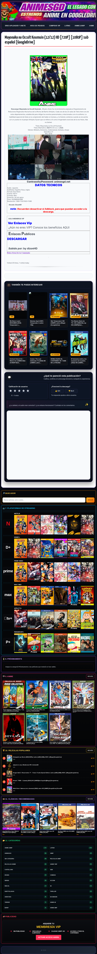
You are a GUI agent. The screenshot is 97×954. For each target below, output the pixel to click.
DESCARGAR (17, 239)
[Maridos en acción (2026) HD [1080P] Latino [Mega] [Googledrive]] (47, 595)
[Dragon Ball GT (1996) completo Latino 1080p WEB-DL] (47, 572)
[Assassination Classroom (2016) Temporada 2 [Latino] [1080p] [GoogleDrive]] (34, 595)
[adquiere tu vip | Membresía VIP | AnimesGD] (74, 524)
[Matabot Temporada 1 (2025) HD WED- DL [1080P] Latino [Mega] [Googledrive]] (60, 619)
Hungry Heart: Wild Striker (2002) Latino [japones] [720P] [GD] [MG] (35, 710)
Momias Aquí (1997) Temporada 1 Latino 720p (36, 323)
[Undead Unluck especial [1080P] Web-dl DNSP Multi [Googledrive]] (60, 548)
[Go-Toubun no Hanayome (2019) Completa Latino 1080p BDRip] (47, 524)
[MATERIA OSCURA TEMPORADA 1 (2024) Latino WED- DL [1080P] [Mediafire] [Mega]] (34, 619)
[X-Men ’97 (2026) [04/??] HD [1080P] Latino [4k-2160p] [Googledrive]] (47, 548)
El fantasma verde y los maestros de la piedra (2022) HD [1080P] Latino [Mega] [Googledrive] (79, 361)
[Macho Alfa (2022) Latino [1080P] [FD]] (87, 643)
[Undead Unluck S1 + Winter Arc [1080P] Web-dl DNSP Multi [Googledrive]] (74, 548)
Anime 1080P (80, 26)
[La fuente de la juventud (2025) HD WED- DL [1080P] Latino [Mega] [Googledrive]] (47, 619)
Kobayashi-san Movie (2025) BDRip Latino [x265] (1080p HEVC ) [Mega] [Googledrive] (37, 757)
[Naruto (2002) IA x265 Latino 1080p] (20, 524)
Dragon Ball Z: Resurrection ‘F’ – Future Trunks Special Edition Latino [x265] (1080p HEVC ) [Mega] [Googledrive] (45, 772)
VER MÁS (90, 676)
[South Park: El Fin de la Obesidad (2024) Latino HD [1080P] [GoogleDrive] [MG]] (74, 643)
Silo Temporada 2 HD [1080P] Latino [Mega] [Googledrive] (58, 323)
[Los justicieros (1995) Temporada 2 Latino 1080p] (74, 572)
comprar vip (54, 26)
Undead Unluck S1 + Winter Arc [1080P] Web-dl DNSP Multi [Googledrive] (18, 361)
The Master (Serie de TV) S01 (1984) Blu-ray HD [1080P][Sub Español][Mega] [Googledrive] (78, 323)
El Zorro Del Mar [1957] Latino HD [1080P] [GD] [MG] (84, 832)
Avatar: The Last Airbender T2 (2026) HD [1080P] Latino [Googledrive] (38, 361)
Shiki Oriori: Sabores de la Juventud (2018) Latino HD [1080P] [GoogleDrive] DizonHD (37, 788)
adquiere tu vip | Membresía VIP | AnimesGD (26, 765)
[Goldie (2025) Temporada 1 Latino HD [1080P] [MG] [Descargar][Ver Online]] (87, 619)
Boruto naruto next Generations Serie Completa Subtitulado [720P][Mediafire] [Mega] (82, 711)
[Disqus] (48, 445)
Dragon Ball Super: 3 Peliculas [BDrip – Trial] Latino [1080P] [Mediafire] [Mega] (13, 710)
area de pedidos (37, 26)
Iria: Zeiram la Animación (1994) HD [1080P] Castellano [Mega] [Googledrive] (28, 832)
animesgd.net (48, 11)
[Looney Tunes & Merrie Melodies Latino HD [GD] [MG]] (87, 595)
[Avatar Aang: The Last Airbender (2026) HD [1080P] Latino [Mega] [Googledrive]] (20, 643)
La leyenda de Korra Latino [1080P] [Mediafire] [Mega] (34, 743)
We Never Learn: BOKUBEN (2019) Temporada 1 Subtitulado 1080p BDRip (16, 323)
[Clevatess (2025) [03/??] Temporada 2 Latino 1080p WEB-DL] (87, 524)
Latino (67, 26)
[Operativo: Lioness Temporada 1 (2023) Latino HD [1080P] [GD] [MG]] (60, 643)
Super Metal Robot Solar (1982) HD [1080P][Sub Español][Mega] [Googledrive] (10, 832)
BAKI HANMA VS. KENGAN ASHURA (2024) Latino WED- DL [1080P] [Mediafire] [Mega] (60, 743)
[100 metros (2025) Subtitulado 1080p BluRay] (34, 524)
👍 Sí (57, 391)
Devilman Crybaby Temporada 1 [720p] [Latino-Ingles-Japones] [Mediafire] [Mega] (13, 743)
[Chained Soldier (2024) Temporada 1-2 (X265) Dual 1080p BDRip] (34, 572)
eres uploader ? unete (15, 26)
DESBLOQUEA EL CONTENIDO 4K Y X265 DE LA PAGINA (58, 361)
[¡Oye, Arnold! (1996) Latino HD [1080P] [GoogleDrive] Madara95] (34, 643)
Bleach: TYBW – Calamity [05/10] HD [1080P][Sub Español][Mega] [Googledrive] (35, 780)
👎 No (71, 391)
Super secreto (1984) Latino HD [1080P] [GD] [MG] (47, 832)
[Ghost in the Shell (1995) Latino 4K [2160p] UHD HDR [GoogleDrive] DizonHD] (74, 595)
